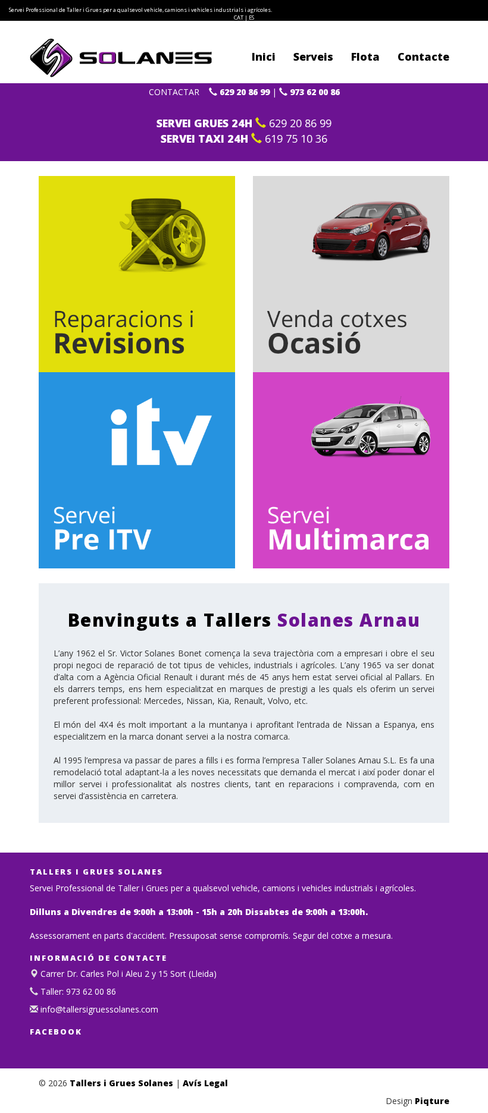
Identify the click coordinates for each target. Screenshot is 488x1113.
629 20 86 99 (243, 92)
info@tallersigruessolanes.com (98, 1009)
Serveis (313, 56)
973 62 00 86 (313, 92)
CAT (238, 17)
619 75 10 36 (294, 138)
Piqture (432, 1100)
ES (251, 17)
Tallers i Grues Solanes (121, 1083)
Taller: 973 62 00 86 (77, 991)
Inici (264, 56)
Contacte (423, 56)
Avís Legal (205, 1083)
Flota (365, 56)
